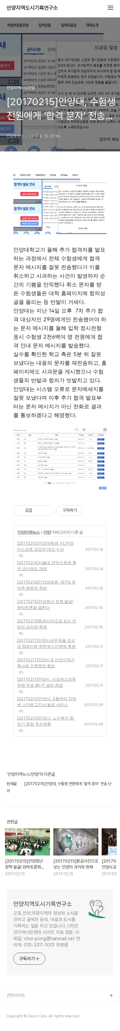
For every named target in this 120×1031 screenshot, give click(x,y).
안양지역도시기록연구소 (32, 8)
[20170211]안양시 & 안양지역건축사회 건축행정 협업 (46, 662)
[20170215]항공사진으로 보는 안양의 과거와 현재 (46, 623)
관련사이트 (16, 995)
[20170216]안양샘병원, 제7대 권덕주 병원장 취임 (46, 585)
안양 (47, 532)
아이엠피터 (16, 1006)
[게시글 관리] (47, 510)
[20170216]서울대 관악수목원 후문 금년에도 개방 (46, 565)
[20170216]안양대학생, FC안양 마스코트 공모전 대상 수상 (45, 546)
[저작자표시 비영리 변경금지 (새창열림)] (92, 510)
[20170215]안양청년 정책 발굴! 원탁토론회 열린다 (45, 604)
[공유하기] (38, 510)
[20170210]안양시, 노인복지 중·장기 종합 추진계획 (46, 721)
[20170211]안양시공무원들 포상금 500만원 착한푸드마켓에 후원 (46, 643)
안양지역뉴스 (29, 532)
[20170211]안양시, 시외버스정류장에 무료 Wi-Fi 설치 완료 (46, 682)
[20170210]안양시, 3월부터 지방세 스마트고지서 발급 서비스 (46, 701)
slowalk (14, 1017)
